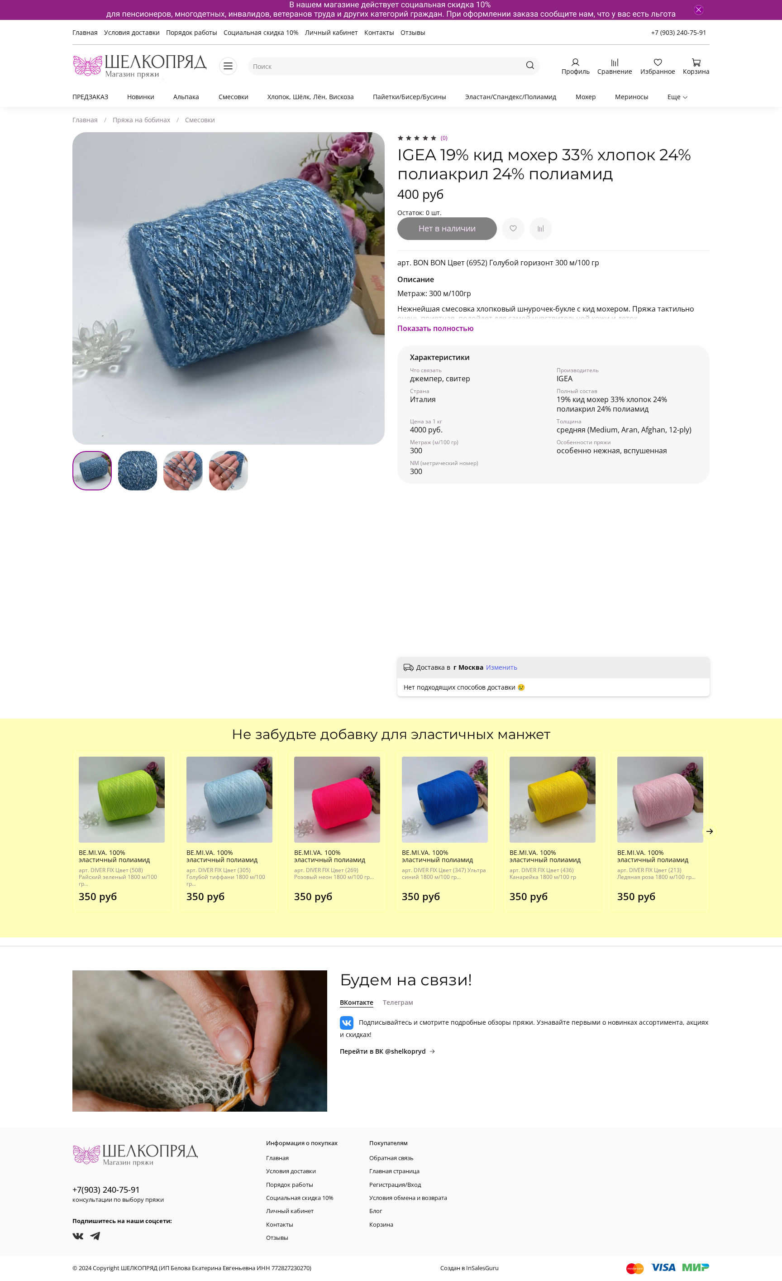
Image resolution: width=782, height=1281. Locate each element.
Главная (85, 32)
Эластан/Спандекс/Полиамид (510, 96)
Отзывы (413, 32)
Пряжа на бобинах (141, 119)
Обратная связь (391, 1158)
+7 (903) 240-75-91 (678, 32)
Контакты (379, 32)
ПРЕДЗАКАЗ (90, 96)
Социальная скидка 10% (261, 32)
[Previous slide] (85, 288)
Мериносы (631, 96)
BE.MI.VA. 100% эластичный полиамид (114, 856)
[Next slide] (371, 288)
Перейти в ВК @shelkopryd (383, 1051)
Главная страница (394, 1171)
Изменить (501, 667)
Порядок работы (191, 32)
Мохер (586, 96)
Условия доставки (132, 32)
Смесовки (233, 96)
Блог (375, 1211)
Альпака (186, 96)
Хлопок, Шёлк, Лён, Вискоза (310, 96)
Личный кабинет (331, 32)
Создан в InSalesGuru (469, 1268)
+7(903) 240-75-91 (106, 1189)
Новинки (140, 96)
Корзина (381, 1224)
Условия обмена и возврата (408, 1198)
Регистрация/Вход (395, 1185)
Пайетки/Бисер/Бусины (409, 96)
